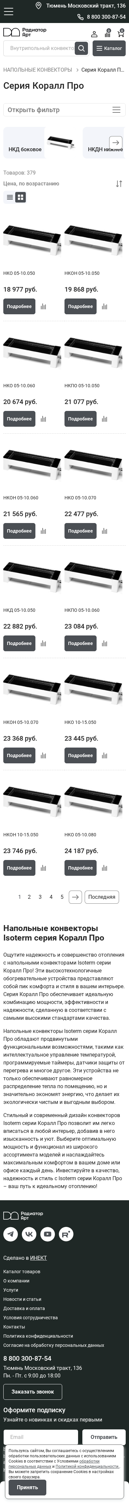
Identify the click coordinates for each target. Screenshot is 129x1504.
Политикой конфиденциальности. (87, 1466)
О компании (16, 1280)
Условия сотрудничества (30, 1317)
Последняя (101, 897)
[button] (115, 142)
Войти (94, 34)
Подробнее (19, 306)
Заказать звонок (33, 1392)
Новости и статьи (22, 1299)
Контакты (14, 1326)
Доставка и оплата (24, 1308)
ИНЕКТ (38, 1258)
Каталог (113, 48)
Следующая (75, 897)
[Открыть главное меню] (8, 11)
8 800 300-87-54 (106, 17)
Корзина (122, 31)
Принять (27, 1487)
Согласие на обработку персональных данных (53, 1345)
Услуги (10, 1290)
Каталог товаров (21, 1271)
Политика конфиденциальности (38, 1336)
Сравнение (109, 31)
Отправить (104, 1437)
